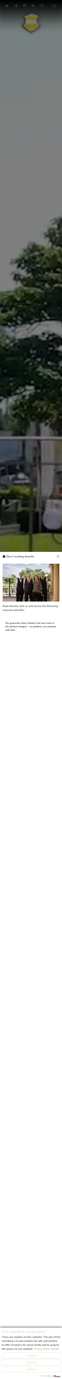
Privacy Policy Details (46, 1349)
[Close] (58, 556)
